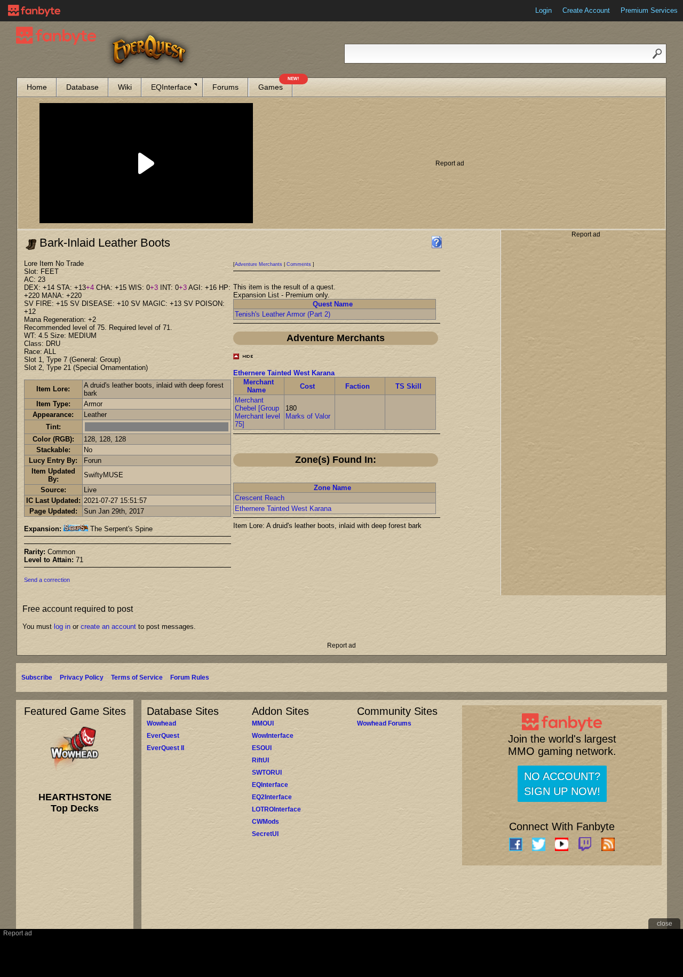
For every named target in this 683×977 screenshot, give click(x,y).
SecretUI (265, 834)
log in (62, 627)
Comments (299, 264)
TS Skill (408, 386)
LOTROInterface (276, 809)
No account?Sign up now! (562, 783)
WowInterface (272, 735)
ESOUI (262, 748)
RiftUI (260, 760)
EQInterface (171, 87)
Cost (307, 386)
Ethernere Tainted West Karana (284, 373)
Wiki (125, 87)
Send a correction (47, 580)
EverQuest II (165, 748)
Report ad (449, 163)
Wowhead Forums (384, 723)
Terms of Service (137, 677)
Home (37, 87)
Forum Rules (189, 677)
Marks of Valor (307, 416)
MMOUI (263, 723)
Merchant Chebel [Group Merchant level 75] (257, 412)
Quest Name (333, 304)
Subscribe (36, 677)
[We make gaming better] (34, 10)
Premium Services (649, 10)
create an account (108, 627)
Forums (225, 87)
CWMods (265, 821)
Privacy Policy (82, 677)
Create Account (586, 10)
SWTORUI (267, 772)
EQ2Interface (272, 797)
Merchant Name (258, 386)
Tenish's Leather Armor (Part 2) (282, 314)
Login (543, 10)
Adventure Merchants (258, 264)
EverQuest (163, 735)
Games (275, 84)
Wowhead (161, 723)
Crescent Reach (259, 498)
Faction (357, 386)
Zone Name (332, 488)
